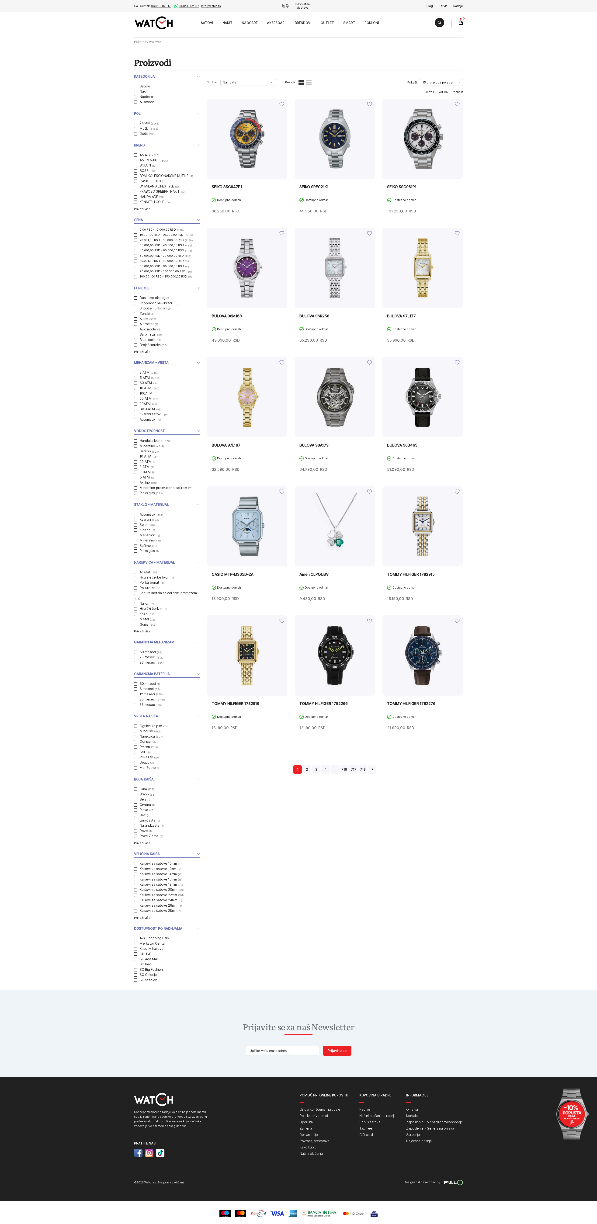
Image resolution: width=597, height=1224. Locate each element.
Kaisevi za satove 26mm (158, 905)
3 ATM (145, 372)
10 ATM (145, 388)
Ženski (145, 123)
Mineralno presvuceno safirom (163, 488)
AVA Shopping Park (154, 938)
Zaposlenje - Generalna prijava (430, 1128)
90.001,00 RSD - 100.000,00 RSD (162, 271)
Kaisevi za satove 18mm (158, 884)
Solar (144, 525)
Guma (144, 624)
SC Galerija (148, 975)
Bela (143, 799)
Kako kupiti (308, 1147)
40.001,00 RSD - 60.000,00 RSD (162, 250)
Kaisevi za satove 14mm (158, 874)
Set (142, 752)
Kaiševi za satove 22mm (158, 895)
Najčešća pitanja (419, 1141)
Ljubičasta (147, 820)
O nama (412, 1109)
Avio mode (148, 329)
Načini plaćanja (311, 1153)
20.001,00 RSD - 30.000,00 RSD (162, 240)
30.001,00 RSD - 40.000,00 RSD (162, 245)
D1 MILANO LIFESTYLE (157, 186)
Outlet (327, 23)
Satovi (207, 23)
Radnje (458, 6)
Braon (144, 794)
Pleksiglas (147, 493)
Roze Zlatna (149, 836)
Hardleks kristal (151, 441)
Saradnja (413, 1135)
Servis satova (369, 1122)
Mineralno (147, 446)
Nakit (227, 23)
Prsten (145, 747)
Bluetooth (147, 340)
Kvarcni (145, 519)
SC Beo (145, 964)
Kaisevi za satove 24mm (158, 900)
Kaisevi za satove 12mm (158, 869)
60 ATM (146, 383)
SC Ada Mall (149, 959)
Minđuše (146, 731)
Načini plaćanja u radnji (377, 1116)
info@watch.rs (211, 6)
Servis (443, 6)
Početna (140, 42)
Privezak (146, 757)
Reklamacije (309, 1135)
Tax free (365, 1128)
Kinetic (145, 530)
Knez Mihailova (151, 948)
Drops (144, 762)
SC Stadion (148, 980)
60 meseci (148, 652)
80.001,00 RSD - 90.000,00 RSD (162, 266)
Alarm (144, 319)
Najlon (144, 603)
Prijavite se (337, 1051)
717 (353, 769)
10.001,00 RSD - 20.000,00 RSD (161, 234)
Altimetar (147, 324)
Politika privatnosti (314, 1116)
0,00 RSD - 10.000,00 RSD (158, 229)
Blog (430, 6)
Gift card (366, 1135)
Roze (144, 831)
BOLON (145, 165)
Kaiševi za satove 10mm (158, 863)
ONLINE (145, 954)
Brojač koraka (150, 345)
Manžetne (148, 768)
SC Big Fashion (151, 969)
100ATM (146, 393)
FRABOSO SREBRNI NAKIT (160, 191)
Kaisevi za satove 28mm (158, 910)
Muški (144, 128)
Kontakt (412, 1116)
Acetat (145, 572)
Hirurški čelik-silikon (154, 577)
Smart (349, 23)
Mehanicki (147, 535)
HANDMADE (149, 197)
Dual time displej (152, 298)
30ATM (145, 404)
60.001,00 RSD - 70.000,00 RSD (162, 255)
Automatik (147, 419)
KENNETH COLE (152, 202)
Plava (144, 810)
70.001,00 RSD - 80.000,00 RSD (162, 261)
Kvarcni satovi (150, 414)
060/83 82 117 (161, 6)
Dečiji (144, 133)
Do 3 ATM (147, 409)
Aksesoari (276, 23)
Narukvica (147, 736)
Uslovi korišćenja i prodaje (320, 1109)
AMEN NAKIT (150, 160)
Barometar (148, 334)
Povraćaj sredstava (315, 1141)
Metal (144, 619)
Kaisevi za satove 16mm (158, 879)
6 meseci (147, 689)
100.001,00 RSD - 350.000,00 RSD (163, 276)
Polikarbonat (149, 582)
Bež (143, 815)
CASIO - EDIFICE (152, 181)
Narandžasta (150, 825)
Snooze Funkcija (152, 308)
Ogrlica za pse (151, 726)
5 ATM (145, 378)
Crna (143, 789)
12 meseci (147, 694)
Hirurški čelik (149, 608)
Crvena (145, 805)
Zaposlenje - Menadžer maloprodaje (434, 1122)
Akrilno (145, 482)
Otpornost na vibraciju (157, 303)
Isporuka (306, 1122)
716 (344, 769)
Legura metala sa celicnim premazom (168, 593)
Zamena (306, 1128)
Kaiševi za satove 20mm (158, 889)
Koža (143, 614)
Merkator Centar (153, 943)
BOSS (144, 171)
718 (363, 769)
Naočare (250, 23)
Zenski (145, 314)
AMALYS (146, 155)
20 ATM (146, 398)
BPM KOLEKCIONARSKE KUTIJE (164, 176)
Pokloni (371, 23)
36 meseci (148, 662)
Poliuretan (148, 588)
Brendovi (303, 23)
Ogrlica (145, 741)
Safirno (145, 451)
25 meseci (148, 657)
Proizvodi (191, 23)
